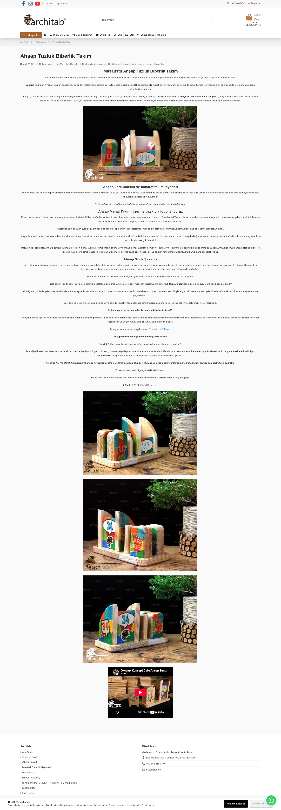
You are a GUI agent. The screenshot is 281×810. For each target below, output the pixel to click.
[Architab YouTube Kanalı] (37, 4)
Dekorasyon (48, 64)
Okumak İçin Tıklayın (159, 329)
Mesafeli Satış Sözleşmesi (36, 767)
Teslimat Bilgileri (30, 757)
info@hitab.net (153, 769)
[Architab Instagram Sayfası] (30, 4)
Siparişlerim (61, 3)
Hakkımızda (28, 772)
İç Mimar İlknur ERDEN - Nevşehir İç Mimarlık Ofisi (49, 782)
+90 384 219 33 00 (156, 763)
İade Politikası (29, 793)
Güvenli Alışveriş (31, 777)
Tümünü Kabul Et (236, 804)
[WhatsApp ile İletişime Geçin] (271, 800)
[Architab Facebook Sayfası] (23, 4)
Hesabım (49, 3)
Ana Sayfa (27, 752)
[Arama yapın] (212, 20)
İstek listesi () (236, 3)
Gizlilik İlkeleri (29, 762)
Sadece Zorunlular (261, 804)
